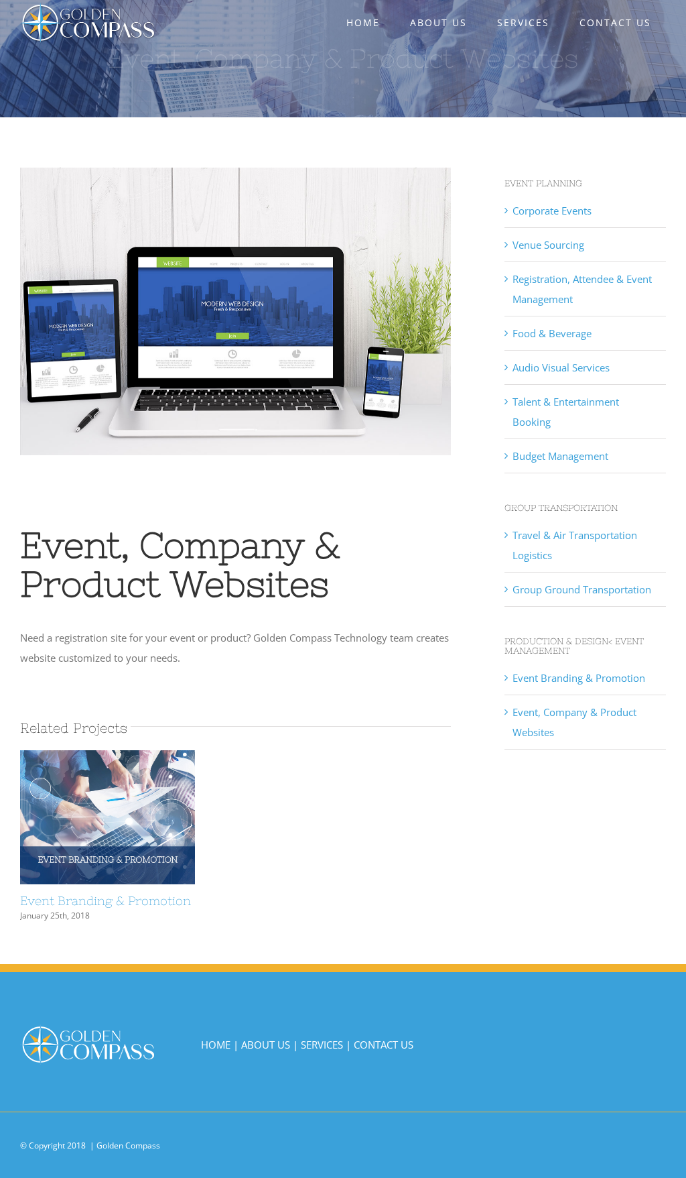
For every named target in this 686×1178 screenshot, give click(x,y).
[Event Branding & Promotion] (107, 817)
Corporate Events (552, 210)
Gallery (132, 817)
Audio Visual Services (561, 367)
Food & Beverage (552, 333)
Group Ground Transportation (581, 589)
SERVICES (322, 1044)
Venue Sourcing (548, 244)
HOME (215, 1044)
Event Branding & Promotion (83, 817)
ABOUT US (265, 1044)
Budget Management (560, 456)
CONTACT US (383, 1044)
